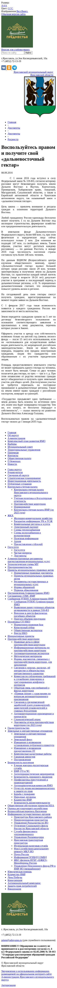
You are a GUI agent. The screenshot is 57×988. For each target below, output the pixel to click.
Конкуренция (15, 880)
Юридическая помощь (20, 871)
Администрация (16, 438)
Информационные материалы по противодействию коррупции (32, 649)
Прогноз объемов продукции (29, 619)
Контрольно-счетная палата (22, 486)
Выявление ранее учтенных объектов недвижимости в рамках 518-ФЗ (34, 609)
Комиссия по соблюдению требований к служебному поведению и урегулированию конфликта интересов (35, 680)
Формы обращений (24, 587)
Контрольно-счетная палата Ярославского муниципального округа (31, 492)
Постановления (22, 759)
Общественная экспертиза (28, 630)
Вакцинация (14, 888)
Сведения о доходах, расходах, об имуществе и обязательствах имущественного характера (32, 670)
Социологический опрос (27, 719)
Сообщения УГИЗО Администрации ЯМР (31, 598)
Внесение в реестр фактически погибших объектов (30, 614)
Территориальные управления (24, 449)
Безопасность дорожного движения (33, 776)
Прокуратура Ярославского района (33, 817)
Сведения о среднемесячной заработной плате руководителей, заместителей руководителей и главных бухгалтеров (32, 706)
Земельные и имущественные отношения (30, 731)
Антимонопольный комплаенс (24, 883)
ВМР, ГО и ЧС (22, 771)
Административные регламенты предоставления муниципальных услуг (29, 560)
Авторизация (8, 985)
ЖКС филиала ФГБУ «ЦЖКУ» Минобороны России (30, 861)
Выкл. (24, 11)
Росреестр (13, 139)
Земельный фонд (23, 739)
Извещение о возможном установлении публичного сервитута (34, 744)
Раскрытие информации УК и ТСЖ (33, 521)
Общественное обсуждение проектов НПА (31, 805)
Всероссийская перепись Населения (27, 811)
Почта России (21, 854)
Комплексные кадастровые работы (32, 753)
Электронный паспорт (26, 527)
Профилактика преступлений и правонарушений (31, 781)
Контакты (13, 455)
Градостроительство (18, 728)
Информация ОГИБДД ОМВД (30, 857)
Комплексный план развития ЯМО (26, 441)
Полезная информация (26, 538)
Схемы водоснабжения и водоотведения (27, 534)
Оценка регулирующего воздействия (28, 808)
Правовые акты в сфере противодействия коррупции (29, 643)
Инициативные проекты (21, 636)
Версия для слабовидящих (15, 49)
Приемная (13, 452)
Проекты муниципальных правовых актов (31, 570)
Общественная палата (19, 458)
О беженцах (14, 461)
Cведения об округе (18, 475)
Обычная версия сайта (13, 14)
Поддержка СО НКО (19, 621)
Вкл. (18, 11)
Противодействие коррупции (30, 504)
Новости (12, 464)
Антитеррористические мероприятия (34, 774)
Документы (14, 128)
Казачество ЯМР (23, 799)
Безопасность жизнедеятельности (32, 802)
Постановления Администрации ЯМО (28, 593)
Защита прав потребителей (22, 886)
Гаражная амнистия (24, 756)
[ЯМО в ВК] (4, 69)
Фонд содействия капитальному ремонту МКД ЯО (31, 850)
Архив (17, 541)
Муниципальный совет (20, 446)
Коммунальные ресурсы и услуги (32, 524)
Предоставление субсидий (28, 544)
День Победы (15, 877)
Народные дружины (25, 797)
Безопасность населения (21, 762)
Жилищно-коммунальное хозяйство (33, 518)
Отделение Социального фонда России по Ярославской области (31, 827)
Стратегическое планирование (24, 478)
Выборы (12, 444)
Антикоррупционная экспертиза (31, 653)
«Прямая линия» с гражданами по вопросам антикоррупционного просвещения (32, 696)
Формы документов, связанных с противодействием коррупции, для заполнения (33, 662)
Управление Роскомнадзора (29, 837)
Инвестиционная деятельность (24, 481)
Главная (12, 122)
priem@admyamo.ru (11, 940)
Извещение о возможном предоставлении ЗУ (27, 749)
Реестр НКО (20, 633)
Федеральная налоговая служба (31, 845)
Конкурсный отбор (24, 627)
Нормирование (22, 506)
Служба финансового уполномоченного (25, 833)
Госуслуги (13, 547)
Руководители (15, 472)
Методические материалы (28, 656)
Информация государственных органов (29, 814)
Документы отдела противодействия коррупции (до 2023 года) (34, 723)
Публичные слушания (20, 484)
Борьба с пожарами (24, 794)
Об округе (13, 435)
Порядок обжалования (26, 590)
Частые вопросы (23, 552)
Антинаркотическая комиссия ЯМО (33, 785)
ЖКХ (10, 515)
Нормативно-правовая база (28, 624)
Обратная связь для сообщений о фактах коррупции (31, 689)
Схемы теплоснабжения (27, 529)
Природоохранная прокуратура (31, 820)
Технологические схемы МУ (23, 564)
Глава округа (15, 469)
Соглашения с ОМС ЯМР (21, 596)
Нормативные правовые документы (33, 573)
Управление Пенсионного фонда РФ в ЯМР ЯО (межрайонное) (35, 867)
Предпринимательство (20, 567)
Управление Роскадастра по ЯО (31, 822)
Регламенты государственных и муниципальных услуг (31, 583)
